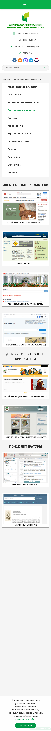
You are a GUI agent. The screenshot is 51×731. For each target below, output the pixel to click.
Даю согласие (25, 725)
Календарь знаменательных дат (24, 102)
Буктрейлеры (14, 165)
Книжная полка (15, 126)
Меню (25, 5)
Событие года (15, 94)
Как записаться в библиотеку (22, 87)
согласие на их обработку (25, 719)
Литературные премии (19, 141)
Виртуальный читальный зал (22, 110)
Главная (6, 79)
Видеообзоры (15, 157)
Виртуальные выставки (19, 133)
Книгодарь (13, 118)
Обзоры (12, 149)
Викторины (13, 172)
